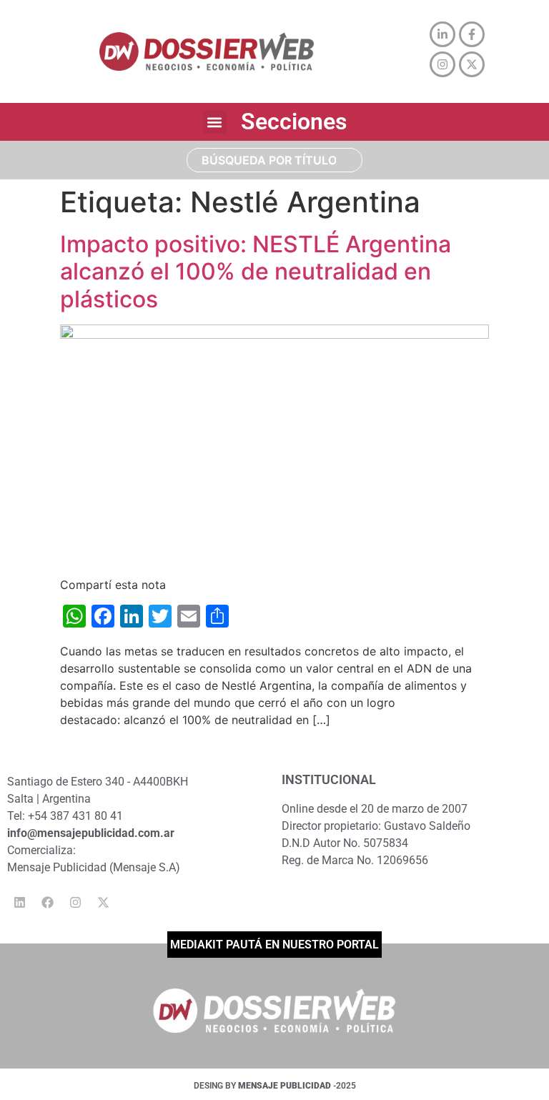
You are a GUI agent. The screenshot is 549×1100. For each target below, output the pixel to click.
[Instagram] (75, 903)
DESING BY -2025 (275, 1086)
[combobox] (275, 160)
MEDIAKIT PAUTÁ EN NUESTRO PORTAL (274, 944)
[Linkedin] (19, 903)
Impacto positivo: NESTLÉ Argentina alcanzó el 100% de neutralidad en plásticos (255, 271)
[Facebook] (47, 903)
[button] (215, 122)
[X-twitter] (103, 903)
